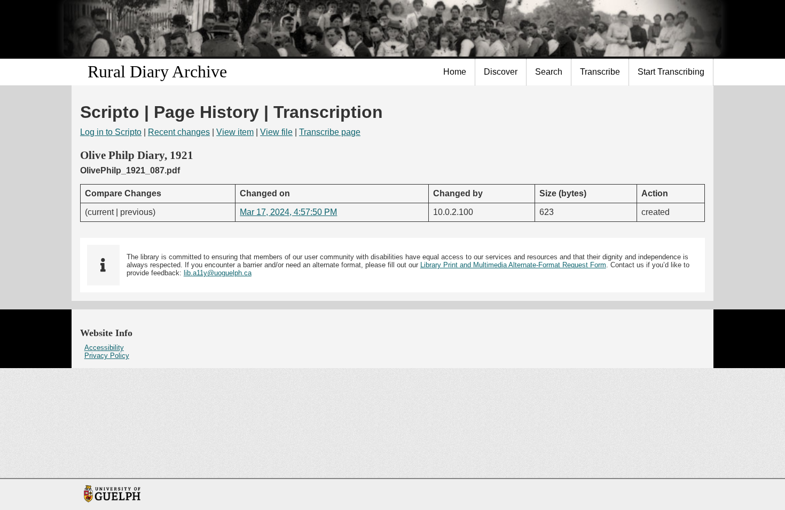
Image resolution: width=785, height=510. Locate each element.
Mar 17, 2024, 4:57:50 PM (288, 212)
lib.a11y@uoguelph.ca (218, 273)
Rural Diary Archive (157, 71)
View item (235, 132)
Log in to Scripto (111, 132)
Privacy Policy (106, 356)
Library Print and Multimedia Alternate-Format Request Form (513, 265)
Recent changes (179, 132)
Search (548, 71)
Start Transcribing (671, 71)
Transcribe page (329, 132)
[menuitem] (455, 72)
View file (276, 132)
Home (454, 71)
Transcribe (600, 71)
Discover (500, 71)
